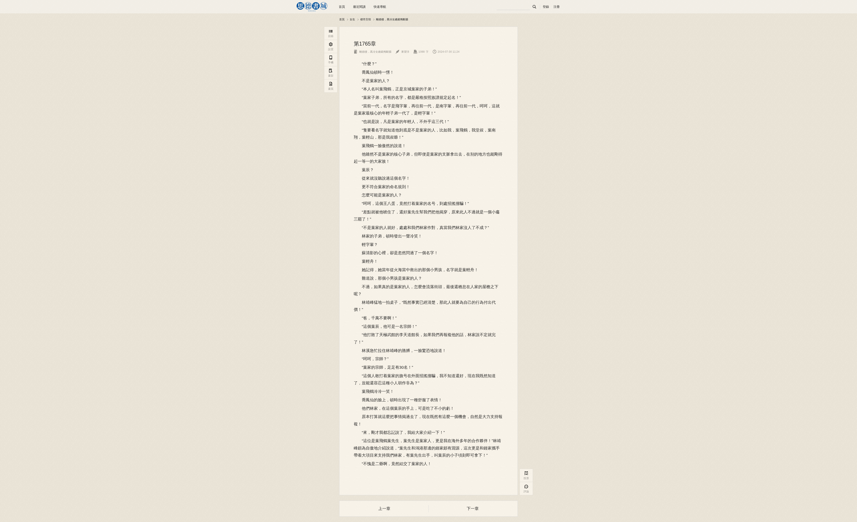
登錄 (546, 6)
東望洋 (402, 51)
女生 (352, 19)
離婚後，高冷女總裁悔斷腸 (392, 19)
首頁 (342, 6)
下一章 (473, 508)
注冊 (556, 6)
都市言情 (365, 19)
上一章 (384, 508)
